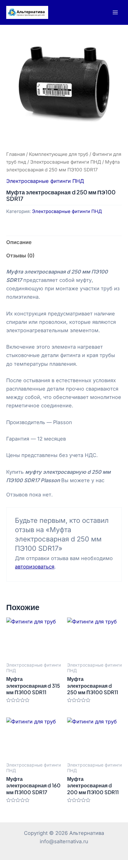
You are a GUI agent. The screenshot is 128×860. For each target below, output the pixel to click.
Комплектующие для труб (58, 154)
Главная (15, 154)
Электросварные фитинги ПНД (65, 162)
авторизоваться (34, 567)
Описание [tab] (19, 242)
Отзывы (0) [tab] (20, 255)
